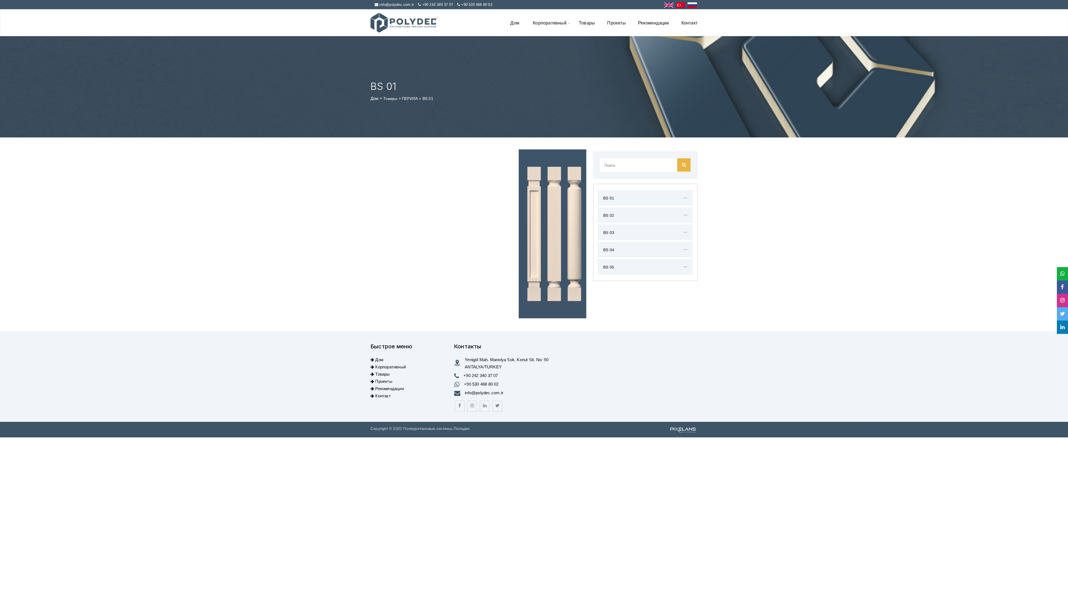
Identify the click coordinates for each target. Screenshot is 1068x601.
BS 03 (608, 232)
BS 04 (608, 250)
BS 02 (608, 215)
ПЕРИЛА (410, 98)
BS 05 (608, 267)
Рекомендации (653, 23)
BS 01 (608, 198)
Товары (587, 23)
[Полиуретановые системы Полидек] (403, 23)
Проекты (616, 23)
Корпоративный (550, 23)
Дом (514, 23)
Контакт (689, 23)
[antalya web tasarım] (682, 429)
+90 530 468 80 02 (476, 5)
